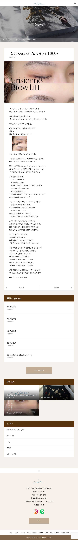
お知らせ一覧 (39, 370)
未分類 (9, 448)
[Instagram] (36, 511)
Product (41, 532)
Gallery (34, 532)
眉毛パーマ (10, 436)
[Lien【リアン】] (39, 481)
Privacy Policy (65, 532)
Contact (39, 521)
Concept (22, 532)
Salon (16, 532)
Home (10, 532)
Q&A (46, 532)
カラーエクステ (12, 454)
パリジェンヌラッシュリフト (16, 430)
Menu (28, 532)
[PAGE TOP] (39, 470)
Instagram (9, 442)
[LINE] (42, 511)
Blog (51, 532)
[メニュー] (75, 3)
